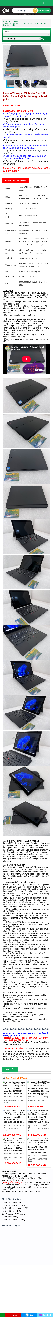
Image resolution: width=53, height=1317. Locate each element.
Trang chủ (6, 21)
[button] (48, 47)
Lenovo (15, 21)
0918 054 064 (44, 10)
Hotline (14, 1315)
